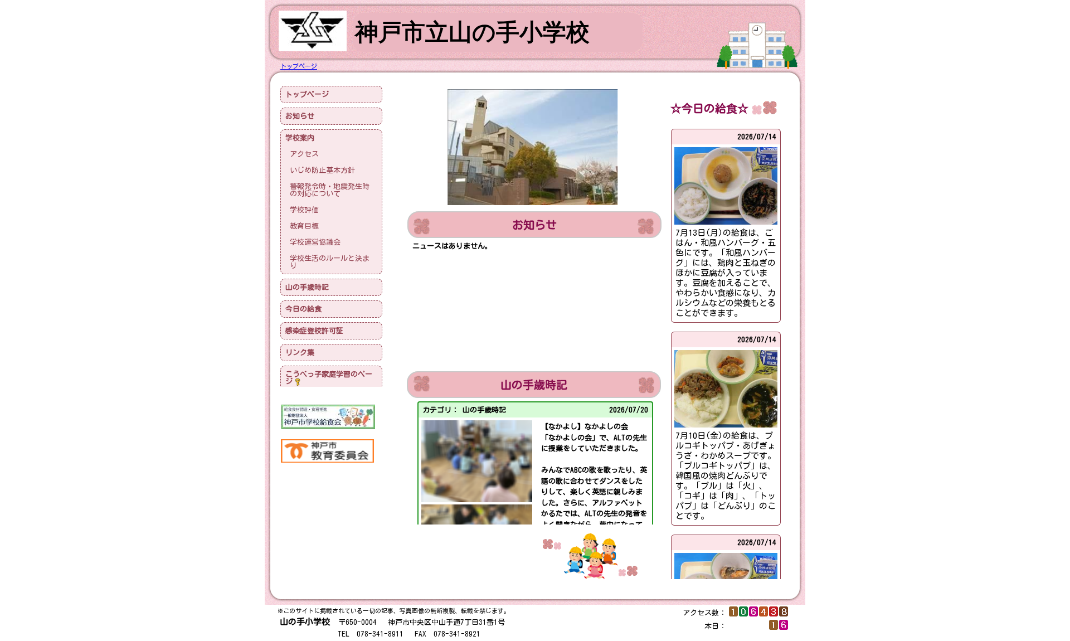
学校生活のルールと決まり (329, 262)
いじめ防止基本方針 (322, 170)
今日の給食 (303, 309)
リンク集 (299, 352)
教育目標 (304, 226)
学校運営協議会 (315, 242)
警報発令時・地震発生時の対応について (329, 190)
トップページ (307, 94)
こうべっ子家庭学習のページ (328, 378)
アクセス (304, 154)
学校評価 (304, 209)
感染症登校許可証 (314, 330)
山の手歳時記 (307, 287)
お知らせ (299, 116)
